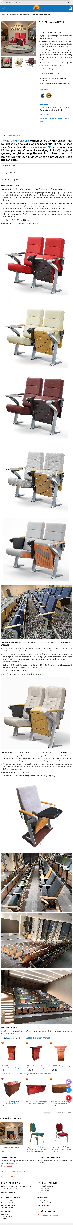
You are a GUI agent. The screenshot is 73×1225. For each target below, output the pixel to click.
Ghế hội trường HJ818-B (11, 1147)
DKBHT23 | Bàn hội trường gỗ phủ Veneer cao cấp (12, 1103)
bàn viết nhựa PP (40, 147)
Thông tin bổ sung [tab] (14, 135)
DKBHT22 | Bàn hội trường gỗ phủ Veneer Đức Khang (36, 1103)
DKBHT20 (47, 1074)
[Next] (70, 1056)
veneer (43, 203)
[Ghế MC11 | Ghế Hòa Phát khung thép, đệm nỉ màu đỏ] (61, 1133)
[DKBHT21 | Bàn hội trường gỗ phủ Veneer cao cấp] (61, 1088)
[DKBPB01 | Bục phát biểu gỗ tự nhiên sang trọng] (12, 1052)
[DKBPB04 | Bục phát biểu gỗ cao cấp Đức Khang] (61, 1052)
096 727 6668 (59, 119)
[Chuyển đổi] (3, 166)
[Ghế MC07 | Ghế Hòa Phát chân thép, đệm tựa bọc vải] (36, 1133)
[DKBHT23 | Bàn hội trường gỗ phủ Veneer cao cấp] (12, 1088)
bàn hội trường (11, 1074)
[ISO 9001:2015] (42, 97)
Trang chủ (4, 14)
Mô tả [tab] (3, 135)
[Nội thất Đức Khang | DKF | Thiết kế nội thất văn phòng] (36, 8)
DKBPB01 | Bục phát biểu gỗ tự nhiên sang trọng (12, 1067)
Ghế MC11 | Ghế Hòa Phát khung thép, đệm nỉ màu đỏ (61, 1148)
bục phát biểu (10, 1038)
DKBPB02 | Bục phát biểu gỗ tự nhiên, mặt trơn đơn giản (36, 1067)
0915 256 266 (49, 119)
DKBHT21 (39, 1074)
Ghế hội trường (25, 14)
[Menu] (3, 8)
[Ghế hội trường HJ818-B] (11, 1133)
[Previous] (2, 1056)
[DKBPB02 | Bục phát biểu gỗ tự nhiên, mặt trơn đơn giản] (36, 1052)
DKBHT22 (31, 1074)
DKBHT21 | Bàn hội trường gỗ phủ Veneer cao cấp (61, 1103)
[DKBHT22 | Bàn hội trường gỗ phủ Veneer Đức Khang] (36, 1088)
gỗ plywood (34, 203)
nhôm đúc (27, 214)
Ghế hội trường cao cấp (15, 140)
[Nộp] (69, 2)
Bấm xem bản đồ (45, 114)
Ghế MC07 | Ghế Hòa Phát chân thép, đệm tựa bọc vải (36, 1148)
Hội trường (14, 14)
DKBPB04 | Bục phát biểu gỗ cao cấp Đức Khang (61, 1067)
